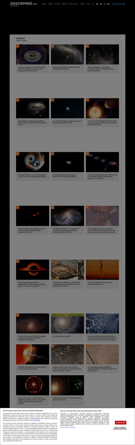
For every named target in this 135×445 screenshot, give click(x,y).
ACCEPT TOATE (120, 422)
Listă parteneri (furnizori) (68, 427)
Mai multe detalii (35, 420)
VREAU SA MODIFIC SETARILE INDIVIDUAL (120, 428)
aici (15, 433)
